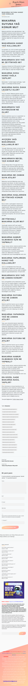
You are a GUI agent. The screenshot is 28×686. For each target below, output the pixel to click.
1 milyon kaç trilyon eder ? (7, 554)
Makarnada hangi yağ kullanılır (8, 439)
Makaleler (7, 406)
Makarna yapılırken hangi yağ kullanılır (10, 437)
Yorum (3, 481)
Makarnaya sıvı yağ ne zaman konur (9, 447)
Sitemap (12, 536)
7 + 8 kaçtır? (4, 520)
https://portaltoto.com (6, 535)
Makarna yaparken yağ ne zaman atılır (10, 434)
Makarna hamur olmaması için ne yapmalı (10, 414)
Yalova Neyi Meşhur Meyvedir (10, 465)
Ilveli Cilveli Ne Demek (7, 461)
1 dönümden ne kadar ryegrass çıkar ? (9, 573)
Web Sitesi (4, 508)
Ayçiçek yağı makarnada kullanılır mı (9, 409)
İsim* (3, 496)
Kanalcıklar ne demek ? (6, 570)
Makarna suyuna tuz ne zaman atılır (9, 429)
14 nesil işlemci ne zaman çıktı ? (8, 550)
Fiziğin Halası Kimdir (18, 399)
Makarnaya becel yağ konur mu (9, 442)
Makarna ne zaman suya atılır (8, 421)
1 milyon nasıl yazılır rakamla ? (7, 560)
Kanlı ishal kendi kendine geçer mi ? (8, 563)
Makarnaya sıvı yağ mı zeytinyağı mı (9, 444)
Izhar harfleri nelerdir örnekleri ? (8, 547)
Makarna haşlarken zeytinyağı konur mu (10, 416)
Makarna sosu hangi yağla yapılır (9, 424)
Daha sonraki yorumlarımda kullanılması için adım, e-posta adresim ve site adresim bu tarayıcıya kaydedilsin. (13, 516)
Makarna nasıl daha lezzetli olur (9, 419)
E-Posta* (3, 502)
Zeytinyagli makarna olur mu (8, 452)
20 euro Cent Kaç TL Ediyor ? (7, 557)
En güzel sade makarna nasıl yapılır (9, 411)
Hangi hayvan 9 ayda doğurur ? (8, 567)
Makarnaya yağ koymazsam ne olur (9, 449)
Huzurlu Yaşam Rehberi (18, 3)
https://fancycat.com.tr (18, 535)
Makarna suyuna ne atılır (7, 427)
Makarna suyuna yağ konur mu (8, 432)
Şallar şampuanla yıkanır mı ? (7, 577)
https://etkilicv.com (5, 536)
